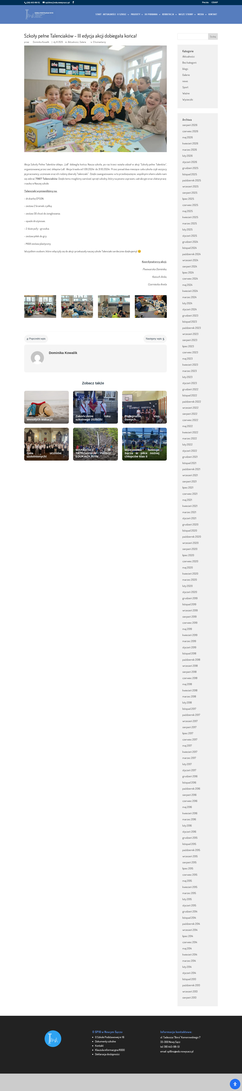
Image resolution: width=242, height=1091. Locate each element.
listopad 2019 (189, 604)
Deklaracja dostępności (107, 1054)
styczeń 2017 (189, 770)
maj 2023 (187, 358)
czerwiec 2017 (189, 739)
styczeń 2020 (189, 592)
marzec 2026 (189, 149)
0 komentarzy (99, 42)
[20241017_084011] (114, 317)
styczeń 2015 (189, 905)
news (185, 81)
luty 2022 (187, 444)
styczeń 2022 (189, 450)
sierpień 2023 (189, 340)
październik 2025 (191, 180)
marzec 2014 (189, 960)
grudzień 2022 (190, 389)
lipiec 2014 (187, 936)
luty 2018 (187, 702)
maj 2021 (187, 499)
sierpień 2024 (189, 266)
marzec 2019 (189, 641)
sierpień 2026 (189, 125)
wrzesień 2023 (190, 334)
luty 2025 (187, 229)
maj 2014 (187, 948)
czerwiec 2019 (189, 622)
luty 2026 (187, 155)
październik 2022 (191, 401)
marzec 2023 (189, 371)
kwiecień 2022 (190, 432)
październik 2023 (191, 328)
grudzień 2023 (190, 315)
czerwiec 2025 (190, 205)
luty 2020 (187, 586)
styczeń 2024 (189, 309)
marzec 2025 (189, 223)
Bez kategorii (189, 62)
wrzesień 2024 (190, 260)
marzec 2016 (189, 819)
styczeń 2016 (189, 831)
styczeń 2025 (189, 235)
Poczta (205, 2)
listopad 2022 (189, 395)
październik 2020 (191, 536)
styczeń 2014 (189, 973)
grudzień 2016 (190, 776)
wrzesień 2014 (190, 930)
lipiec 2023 (188, 346)
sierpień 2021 (189, 481)
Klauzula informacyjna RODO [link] (110, 1050)
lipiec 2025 (188, 198)
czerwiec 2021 (189, 493)
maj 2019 (187, 629)
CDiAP (215, 2)
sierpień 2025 (189, 192)
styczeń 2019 (189, 647)
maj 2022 (187, 426)
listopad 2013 (189, 979)
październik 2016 (191, 788)
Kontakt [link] (99, 1045)
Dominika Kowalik (41, 42)
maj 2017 (187, 745)
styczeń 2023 (189, 383)
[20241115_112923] (77, 317)
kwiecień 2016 (189, 813)
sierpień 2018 (189, 671)
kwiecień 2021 (189, 506)
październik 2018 (191, 659)
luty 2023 (187, 377)
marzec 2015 (189, 893)
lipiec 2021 (187, 487)
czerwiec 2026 (190, 131)
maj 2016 (187, 807)
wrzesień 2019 (190, 610)
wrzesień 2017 (190, 721)
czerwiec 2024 (190, 278)
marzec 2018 (189, 696)
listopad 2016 (189, 782)
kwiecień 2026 (190, 143)
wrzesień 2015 (190, 856)
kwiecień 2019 (189, 635)
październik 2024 (191, 254)
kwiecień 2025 (190, 217)
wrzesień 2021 (190, 475)
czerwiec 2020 (190, 561)
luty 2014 (187, 966)
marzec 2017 (189, 758)
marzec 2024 (189, 297)
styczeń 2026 (189, 162)
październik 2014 (191, 923)
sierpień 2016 (189, 794)
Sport (185, 87)
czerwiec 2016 (189, 801)
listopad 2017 (189, 708)
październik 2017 (191, 714)
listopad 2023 (189, 321)
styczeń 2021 (189, 518)
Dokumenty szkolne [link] (105, 1041)
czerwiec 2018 (189, 678)
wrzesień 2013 (190, 991)
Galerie (83, 42)
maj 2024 (187, 284)
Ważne (186, 93)
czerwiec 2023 (190, 352)
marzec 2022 (189, 438)
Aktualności (73, 42)
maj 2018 (187, 684)
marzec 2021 (189, 512)
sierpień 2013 (189, 997)
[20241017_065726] (151, 317)
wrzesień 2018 (190, 665)
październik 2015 (191, 850)
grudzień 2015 (190, 837)
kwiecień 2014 (189, 954)
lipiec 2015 (187, 868)
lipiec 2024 (188, 272)
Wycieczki (187, 99)
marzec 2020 (189, 579)
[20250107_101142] (40, 317)
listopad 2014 (189, 917)
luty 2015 (187, 899)
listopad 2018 (189, 653)
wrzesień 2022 (190, 407)
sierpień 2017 (189, 727)
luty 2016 (187, 825)
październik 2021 (191, 469)
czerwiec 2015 (189, 874)
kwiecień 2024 (190, 291)
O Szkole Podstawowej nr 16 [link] (109, 1037)
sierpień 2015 (189, 862)
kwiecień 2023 (190, 364)
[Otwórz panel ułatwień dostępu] (235, 1084)
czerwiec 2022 (190, 420)
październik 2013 (191, 985)
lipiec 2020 (188, 555)
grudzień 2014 (189, 911)
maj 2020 (187, 567)
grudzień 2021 (190, 456)
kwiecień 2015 (189, 887)
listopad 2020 (189, 530)
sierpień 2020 (189, 549)
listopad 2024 (189, 248)
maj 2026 (187, 137)
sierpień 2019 (189, 616)
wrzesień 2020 (190, 543)
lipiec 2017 (187, 733)
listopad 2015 (189, 844)
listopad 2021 (189, 463)
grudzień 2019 (190, 598)
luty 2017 (187, 764)
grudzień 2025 (190, 168)
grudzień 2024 (190, 241)
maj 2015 (187, 880)
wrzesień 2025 (190, 186)
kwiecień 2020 (190, 573)
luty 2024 (187, 303)
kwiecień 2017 (189, 751)
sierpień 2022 (189, 413)
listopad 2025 (189, 174)
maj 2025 (187, 211)
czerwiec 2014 (189, 942)
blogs (185, 68)
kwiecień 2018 (189, 690)
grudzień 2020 (190, 524)
